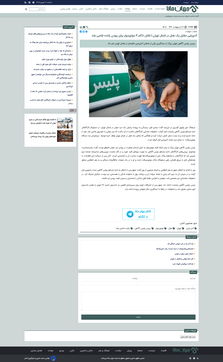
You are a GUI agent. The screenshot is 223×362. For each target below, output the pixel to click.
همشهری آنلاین (186, 223)
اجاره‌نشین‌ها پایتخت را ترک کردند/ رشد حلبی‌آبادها (174, 248)
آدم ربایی (190, 228)
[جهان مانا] (182, 9)
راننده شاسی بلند (123, 228)
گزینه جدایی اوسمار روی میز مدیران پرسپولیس (182, 15)
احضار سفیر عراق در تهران (184, 253)
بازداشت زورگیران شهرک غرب (182, 263)
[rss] (25, 2)
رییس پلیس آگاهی (143, 228)
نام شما (193, 278)
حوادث (128, 8)
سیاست (142, 8)
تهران (179, 228)
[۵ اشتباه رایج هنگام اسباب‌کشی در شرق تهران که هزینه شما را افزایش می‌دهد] (65, 122)
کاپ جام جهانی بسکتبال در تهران (181, 258)
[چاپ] (81, 27)
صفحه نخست (160, 8)
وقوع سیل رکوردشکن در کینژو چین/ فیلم (56, 59)
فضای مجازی (65, 9)
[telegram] (138, 214)
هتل (170, 228)
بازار (72, 110)
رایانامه (135, 278)
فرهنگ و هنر (104, 8)
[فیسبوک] (81, 31)
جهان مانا (110, 358)
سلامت (120, 8)
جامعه (134, 8)
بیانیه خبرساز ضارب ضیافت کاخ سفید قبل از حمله (53, 64)
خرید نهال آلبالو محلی (188, 337)
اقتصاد (150, 8)
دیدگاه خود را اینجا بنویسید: (185, 288)
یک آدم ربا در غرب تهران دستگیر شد (180, 243)
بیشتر (70, 103)
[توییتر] (84, 31)
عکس (81, 8)
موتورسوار (160, 228)
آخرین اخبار (69, 27)
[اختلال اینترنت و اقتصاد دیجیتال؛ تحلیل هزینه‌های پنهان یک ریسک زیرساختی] (65, 136)
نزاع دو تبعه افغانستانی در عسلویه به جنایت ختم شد (52, 69)
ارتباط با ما (195, 2)
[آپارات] (29, 2)
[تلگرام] (33, 2)
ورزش (113, 8)
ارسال (138, 317)
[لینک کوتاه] (87, 27)
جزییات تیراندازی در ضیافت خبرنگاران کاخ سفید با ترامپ (50, 100)
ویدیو (75, 8)
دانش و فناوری (91, 8)
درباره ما (186, 2)
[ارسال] (84, 27)
